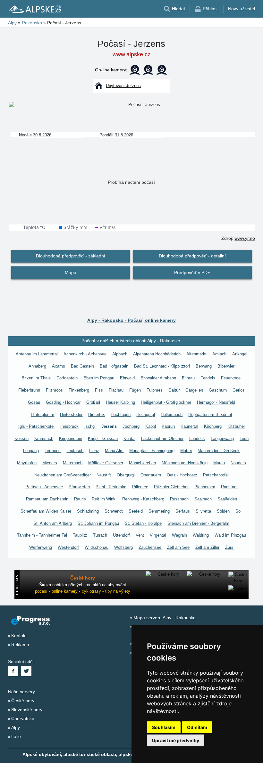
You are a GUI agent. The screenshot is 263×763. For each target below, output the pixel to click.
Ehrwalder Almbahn (158, 378)
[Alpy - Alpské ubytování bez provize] (34, 9)
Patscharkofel (216, 475)
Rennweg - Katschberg (143, 499)
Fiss (99, 390)
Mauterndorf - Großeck (219, 450)
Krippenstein (70, 438)
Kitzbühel (236, 426)
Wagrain (179, 535)
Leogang (31, 450)
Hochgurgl (145, 414)
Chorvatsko (22, 718)
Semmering (159, 511)
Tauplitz (80, 535)
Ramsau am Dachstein (47, 499)
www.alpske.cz (131, 54)
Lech (244, 438)
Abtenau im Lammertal (37, 354)
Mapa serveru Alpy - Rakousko (164, 617)
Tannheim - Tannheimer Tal (42, 535)
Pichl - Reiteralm (111, 486)
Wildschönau (96, 547)
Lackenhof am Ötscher (162, 438)
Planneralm (204, 486)
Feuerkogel (231, 378)
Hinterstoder (71, 414)
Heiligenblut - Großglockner (166, 402)
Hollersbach (171, 414)
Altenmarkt (196, 354)
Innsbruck (69, 426)
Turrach (100, 535)
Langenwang (222, 438)
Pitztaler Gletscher (171, 486)
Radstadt (229, 486)
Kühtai (129, 438)
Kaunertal (189, 426)
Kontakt (19, 635)
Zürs (229, 547)
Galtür (174, 390)
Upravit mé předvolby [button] (175, 740)
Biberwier (225, 366)
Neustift (104, 475)
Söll (238, 511)
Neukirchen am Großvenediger (62, 475)
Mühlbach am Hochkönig (185, 462)
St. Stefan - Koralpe (143, 523)
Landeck (197, 438)
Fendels (207, 378)
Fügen (135, 390)
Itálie (16, 736)
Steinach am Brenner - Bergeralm (198, 523)
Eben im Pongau (98, 378)
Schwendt (114, 511)
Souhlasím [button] (163, 727)
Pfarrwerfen (79, 486)
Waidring (201, 535)
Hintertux (96, 414)
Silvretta (203, 511)
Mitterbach (72, 462)
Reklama (20, 644)
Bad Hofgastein (114, 366)
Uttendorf (121, 535)
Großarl (93, 402)
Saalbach (203, 499)
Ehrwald (127, 378)
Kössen (21, 438)
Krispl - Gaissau (103, 438)
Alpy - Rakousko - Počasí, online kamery (131, 320)
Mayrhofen (27, 462)
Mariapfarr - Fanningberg (151, 450)
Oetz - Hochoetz (182, 475)
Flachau (116, 390)
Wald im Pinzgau (230, 535)
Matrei (186, 450)
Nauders (238, 462)
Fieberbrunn (29, 390)
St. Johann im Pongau (98, 523)
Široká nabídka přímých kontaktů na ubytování (82, 584)
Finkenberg (79, 390)
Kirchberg (213, 426)
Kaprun (168, 426)
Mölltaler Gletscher (105, 462)
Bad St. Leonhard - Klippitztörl (162, 366)
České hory (22, 700)
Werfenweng (40, 547)
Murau (219, 462)
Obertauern (150, 475)
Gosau (34, 402)
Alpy (15, 727)
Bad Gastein (82, 366)
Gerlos (239, 390)
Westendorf (68, 547)
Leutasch (74, 450)
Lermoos (53, 450)
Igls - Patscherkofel (36, 426)
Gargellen (194, 390)
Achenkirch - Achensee (85, 354)
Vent (140, 535)
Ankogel (239, 354)
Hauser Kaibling (120, 402)
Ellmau (188, 378)
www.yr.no (244, 238)
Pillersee (140, 486)
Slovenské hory (26, 709)
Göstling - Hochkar (63, 402)
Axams (58, 366)
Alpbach (119, 354)
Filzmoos (54, 390)
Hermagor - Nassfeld (216, 402)
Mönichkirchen (142, 462)
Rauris (80, 499)
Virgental (158, 535)
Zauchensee (150, 547)
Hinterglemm (42, 414)
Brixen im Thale (36, 378)
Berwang (204, 366)
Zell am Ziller (207, 547)
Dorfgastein (67, 378)
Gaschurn (218, 390)
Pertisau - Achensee (44, 486)
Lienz (94, 450)
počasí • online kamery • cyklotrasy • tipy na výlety (82, 591)
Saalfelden (227, 499)
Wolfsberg (123, 547)
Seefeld (136, 511)
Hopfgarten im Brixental (210, 414)
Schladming (88, 511)
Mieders (49, 462)
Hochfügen (121, 414)
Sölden (223, 511)
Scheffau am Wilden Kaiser (46, 511)
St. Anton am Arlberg (52, 523)
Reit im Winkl (104, 499)
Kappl (150, 426)
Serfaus (182, 511)
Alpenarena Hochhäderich (157, 354)
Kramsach (43, 438)
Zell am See (178, 547)
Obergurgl (126, 475)
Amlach (219, 354)
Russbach (179, 499)
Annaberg (37, 366)
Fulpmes (155, 390)
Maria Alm (114, 450)
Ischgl (90, 426)
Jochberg (131, 426)
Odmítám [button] (197, 727)
